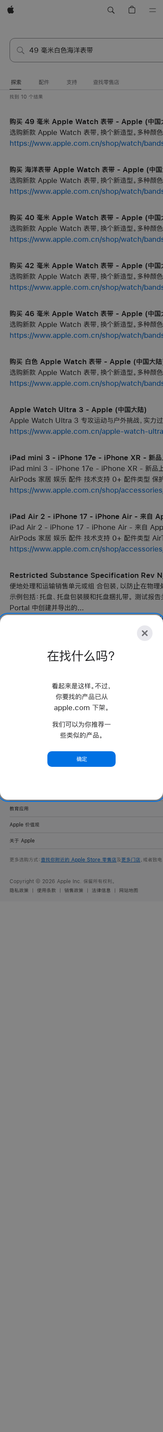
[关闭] (144, 633)
